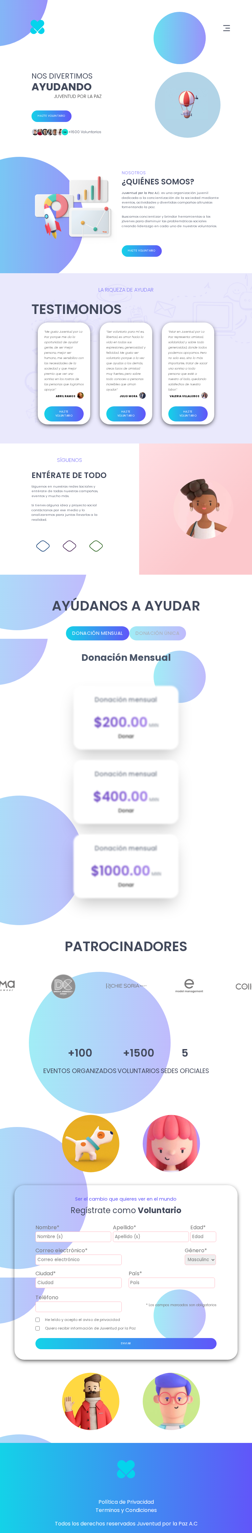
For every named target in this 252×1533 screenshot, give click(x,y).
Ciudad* (45, 1273)
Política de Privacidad (126, 1502)
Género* (196, 1250)
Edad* (198, 1227)
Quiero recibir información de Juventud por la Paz (90, 1328)
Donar (126, 736)
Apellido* (124, 1227)
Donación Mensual (97, 633)
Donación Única (157, 633)
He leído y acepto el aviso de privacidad (82, 1319)
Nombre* (47, 1227)
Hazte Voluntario (51, 116)
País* (135, 1273)
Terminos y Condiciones (126, 1510)
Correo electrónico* (61, 1250)
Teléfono (46, 1297)
